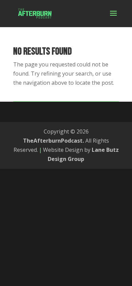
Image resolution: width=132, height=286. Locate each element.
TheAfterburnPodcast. (53, 140)
